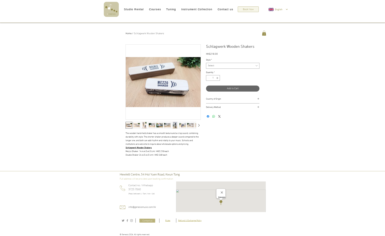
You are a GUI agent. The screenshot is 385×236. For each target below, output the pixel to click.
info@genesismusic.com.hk (142, 206)
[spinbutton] (213, 78)
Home (129, 33)
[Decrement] (208, 78)
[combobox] (232, 66)
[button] (134, 9)
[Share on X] (219, 116)
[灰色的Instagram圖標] (131, 220)
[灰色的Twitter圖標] (123, 220)
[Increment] (217, 78)
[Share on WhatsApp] (214, 116)
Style (209, 60)
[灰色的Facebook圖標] (127, 220)
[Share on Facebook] (208, 116)
